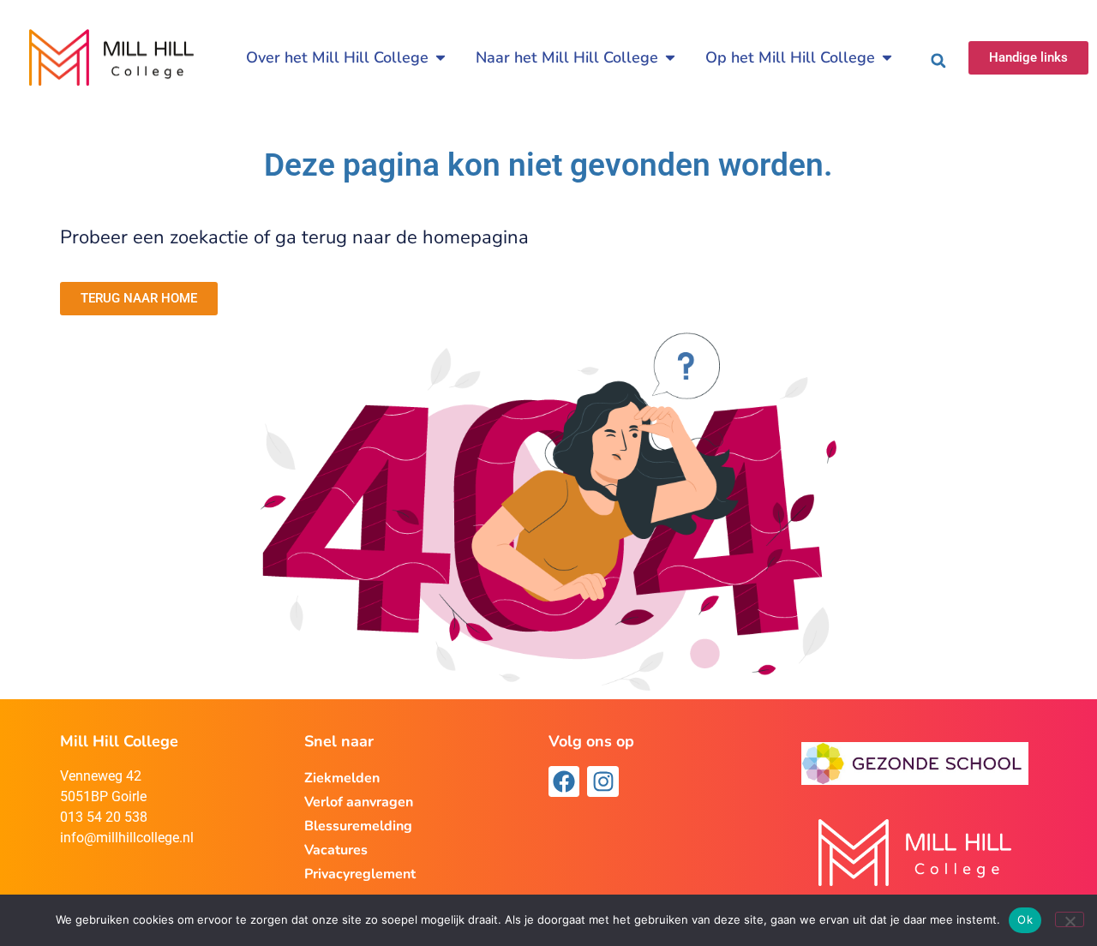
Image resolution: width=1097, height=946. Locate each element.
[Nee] (1069, 919)
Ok (1025, 919)
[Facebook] (563, 781)
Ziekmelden (342, 778)
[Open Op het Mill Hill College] (887, 57)
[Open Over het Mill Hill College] (440, 57)
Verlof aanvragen (358, 802)
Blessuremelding (358, 826)
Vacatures (336, 850)
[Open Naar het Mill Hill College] (670, 57)
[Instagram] (602, 781)
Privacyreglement (360, 874)
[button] (938, 61)
